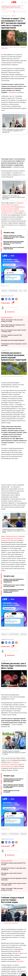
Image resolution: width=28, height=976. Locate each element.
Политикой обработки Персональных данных (10, 6)
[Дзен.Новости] (2, 299)
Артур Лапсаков (6, 285)
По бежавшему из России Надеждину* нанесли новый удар (14, 344)
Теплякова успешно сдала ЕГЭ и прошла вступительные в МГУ (12, 205)
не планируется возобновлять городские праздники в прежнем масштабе (12, 764)
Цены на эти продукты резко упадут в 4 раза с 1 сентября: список (13, 330)
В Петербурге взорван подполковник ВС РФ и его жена (13, 863)
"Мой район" (20, 961)
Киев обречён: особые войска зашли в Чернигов (11, 873)
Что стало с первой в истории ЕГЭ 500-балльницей (11, 335)
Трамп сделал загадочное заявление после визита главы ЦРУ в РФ (13, 325)
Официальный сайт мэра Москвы (11, 923)
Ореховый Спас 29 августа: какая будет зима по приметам (13, 868)
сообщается (21, 953)
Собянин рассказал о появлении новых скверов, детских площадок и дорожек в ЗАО (13, 538)
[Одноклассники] (16, 299)
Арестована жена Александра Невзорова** (13, 340)
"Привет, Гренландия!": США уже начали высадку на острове (12, 320)
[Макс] (6, 299)
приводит (12, 92)
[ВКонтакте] (12, 299)
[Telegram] (9, 299)
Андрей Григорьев (6, 629)
